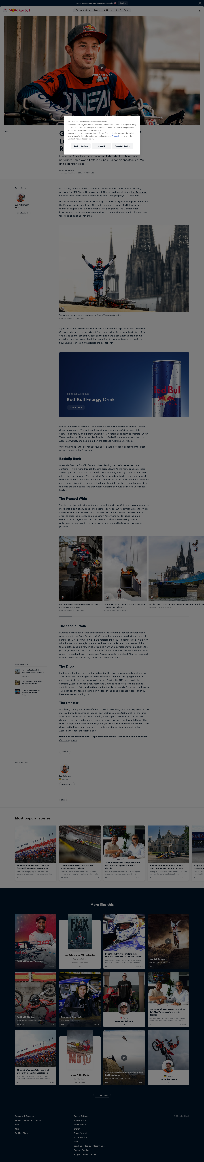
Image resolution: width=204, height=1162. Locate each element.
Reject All (101, 146)
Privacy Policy (117, 136)
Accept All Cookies (122, 146)
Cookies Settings (81, 146)
